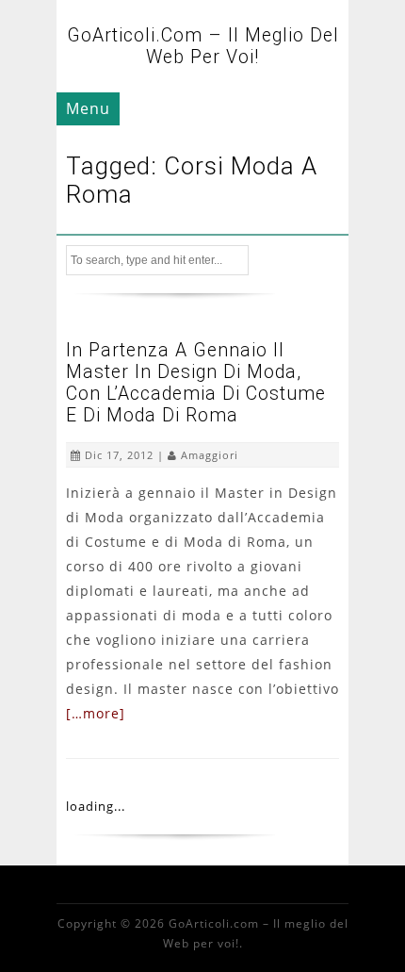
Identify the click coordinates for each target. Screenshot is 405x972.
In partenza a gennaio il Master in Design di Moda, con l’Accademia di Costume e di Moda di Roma (196, 382)
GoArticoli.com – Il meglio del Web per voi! (203, 46)
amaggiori (209, 455)
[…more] (95, 713)
